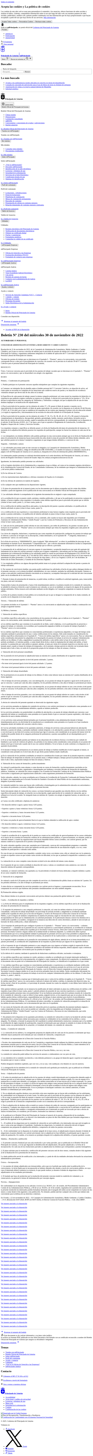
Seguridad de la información (15, 173)
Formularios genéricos (13, 237)
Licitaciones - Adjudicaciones (16, 193)
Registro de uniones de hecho (16, 277)
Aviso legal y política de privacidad (18, 1399)
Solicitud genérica (11, 89)
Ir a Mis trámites (6, 155)
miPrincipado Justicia (13, 1366)
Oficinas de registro (12, 299)
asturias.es (9, 34)
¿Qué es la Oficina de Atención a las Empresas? (22, 1364)
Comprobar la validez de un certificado (19, 239)
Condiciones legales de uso (15, 177)
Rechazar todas (43, 21)
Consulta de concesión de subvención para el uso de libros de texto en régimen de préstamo (38, 85)
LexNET (8, 281)
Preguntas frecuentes (12, 301)
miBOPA (8, 121)
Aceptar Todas (9, 21)
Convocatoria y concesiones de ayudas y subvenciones (25, 123)
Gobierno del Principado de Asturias (46, 27)
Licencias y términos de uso (15, 171)
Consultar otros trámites (13, 149)
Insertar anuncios (11, 125)
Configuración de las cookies (15, 1409)
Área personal (8, 44)
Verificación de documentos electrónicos (19, 231)
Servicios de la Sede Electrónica (16, 175)
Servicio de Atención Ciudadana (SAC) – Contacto (23, 295)
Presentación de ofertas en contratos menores (21, 203)
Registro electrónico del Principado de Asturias (22, 229)
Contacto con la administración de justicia (20, 279)
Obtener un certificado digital (15, 233)
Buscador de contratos (13, 201)
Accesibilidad (10, 1397)
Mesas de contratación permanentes (18, 199)
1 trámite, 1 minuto (12, 297)
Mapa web (9, 1403)
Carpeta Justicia (11, 271)
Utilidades (9, 1362)
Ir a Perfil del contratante (9, 209)
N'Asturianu (7, 42)
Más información (50, 17)
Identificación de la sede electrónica (18, 169)
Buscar (27, 72)
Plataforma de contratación (14, 197)
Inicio (7, 311)
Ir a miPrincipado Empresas (11, 261)
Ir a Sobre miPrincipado (9, 183)
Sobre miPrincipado (12, 1356)
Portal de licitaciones (12, 195)
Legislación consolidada (14, 119)
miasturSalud (10, 38)
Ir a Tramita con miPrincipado (11, 139)
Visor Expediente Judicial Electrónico (18, 273)
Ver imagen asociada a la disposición (14, 1204)
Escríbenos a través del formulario (15, 1380)
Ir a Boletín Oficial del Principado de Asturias (17, 129)
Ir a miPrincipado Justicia (10, 285)
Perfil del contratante (12, 1358)
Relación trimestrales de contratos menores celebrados (24, 205)
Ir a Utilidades (6, 243)
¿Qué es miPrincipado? (13, 165)
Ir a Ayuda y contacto (8, 307)
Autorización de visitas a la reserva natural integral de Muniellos (28, 87)
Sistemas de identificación (14, 179)
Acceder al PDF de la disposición (17, 329)
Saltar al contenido (7, 2)
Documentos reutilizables (14, 151)
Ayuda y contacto (11, 1360)
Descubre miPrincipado (13, 167)
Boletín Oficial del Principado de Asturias (20, 313)
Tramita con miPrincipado (14, 1352)
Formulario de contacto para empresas (19, 257)
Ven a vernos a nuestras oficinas (14, 1384)
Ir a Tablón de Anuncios (9, 219)
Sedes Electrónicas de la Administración (19, 303)
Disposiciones (10, 117)
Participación (10, 36)
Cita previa (9, 275)
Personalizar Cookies (26, 21)
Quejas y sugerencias (13, 235)
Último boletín (10, 115)
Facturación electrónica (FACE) (16, 255)
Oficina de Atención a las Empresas (18, 253)
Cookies (8, 1407)
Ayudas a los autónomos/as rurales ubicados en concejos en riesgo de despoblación (35, 83)
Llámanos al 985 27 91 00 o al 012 (15, 1376)
